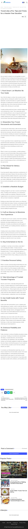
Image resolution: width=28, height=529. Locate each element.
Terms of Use (14, 524)
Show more (24, 407)
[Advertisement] (14, 32)
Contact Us (15, 522)
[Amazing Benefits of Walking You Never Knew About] (5, 483)
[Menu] (2, 2)
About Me (9, 522)
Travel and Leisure (8, 7)
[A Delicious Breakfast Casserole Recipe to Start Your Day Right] (5, 500)
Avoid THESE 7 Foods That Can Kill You (18, 491)
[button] (23, 2)
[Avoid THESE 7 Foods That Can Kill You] (5, 492)
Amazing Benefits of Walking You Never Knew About (18, 482)
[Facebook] (5, 392)
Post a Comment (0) (14, 453)
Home (2, 7)
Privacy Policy (22, 522)
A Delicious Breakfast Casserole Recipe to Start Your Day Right (17, 500)
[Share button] (14, 392)
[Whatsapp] (11, 392)
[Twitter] (8, 392)
